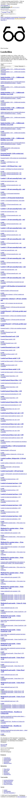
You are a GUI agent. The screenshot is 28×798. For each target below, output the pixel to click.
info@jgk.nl (3, 745)
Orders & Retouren (8, 781)
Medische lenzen (10, 18)
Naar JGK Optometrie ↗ (9, 792)
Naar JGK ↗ (4, 20)
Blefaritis (6, 771)
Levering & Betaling (8, 780)
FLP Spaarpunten (8, 782)
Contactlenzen (7, 17)
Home (2, 17)
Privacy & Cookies (8, 784)
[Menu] (11, 12)
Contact (5, 790)
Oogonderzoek (7, 774)
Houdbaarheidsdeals (20, 18)
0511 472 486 (4, 744)
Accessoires (3, 18)
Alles (2, 64)
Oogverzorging (22, 17)
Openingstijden (7, 791)
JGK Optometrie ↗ (5, 5)
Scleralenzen (7, 773)
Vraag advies (7, 769)
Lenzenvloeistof (14, 17)
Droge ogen (6, 770)
